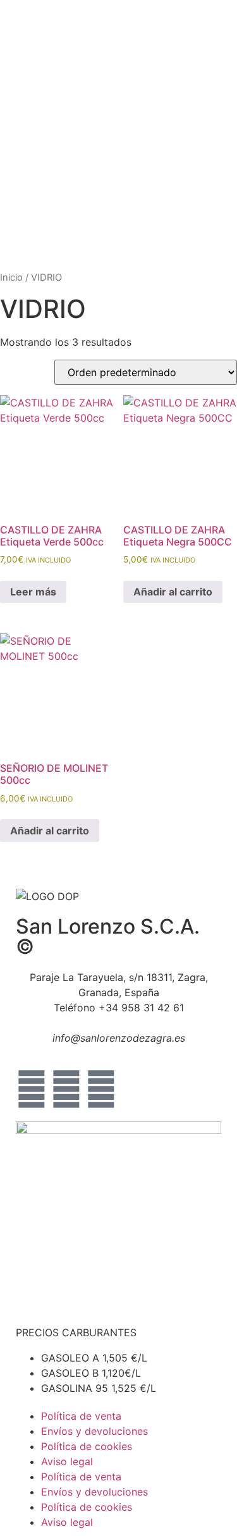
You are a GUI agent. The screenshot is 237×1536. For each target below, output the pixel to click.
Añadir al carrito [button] (172, 591)
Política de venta (81, 1416)
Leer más (33, 591)
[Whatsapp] (101, 1089)
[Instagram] (66, 1089)
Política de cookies (86, 1446)
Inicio (11, 277)
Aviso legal (67, 1461)
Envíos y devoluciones (94, 1431)
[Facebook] (31, 1089)
